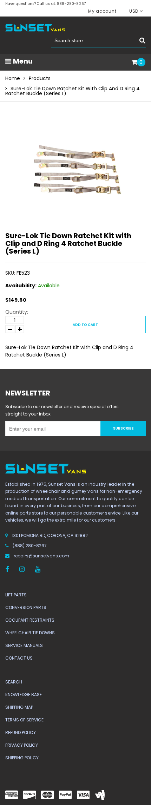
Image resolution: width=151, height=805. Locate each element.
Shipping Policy (22, 758)
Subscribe (123, 428)
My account (102, 11)
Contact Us (19, 658)
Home (12, 78)
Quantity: (16, 311)
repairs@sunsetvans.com (41, 556)
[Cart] (134, 62)
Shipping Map (19, 707)
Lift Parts (16, 595)
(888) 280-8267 (30, 546)
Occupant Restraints (29, 620)
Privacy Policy (21, 745)
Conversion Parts (25, 607)
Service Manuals (24, 645)
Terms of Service (24, 720)
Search (13, 682)
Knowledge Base (23, 695)
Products (40, 78)
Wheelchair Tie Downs (30, 633)
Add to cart (85, 324)
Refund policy (20, 732)
